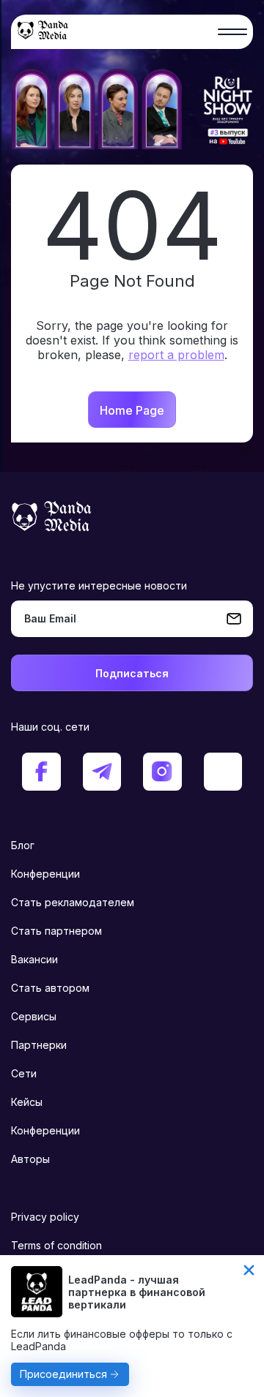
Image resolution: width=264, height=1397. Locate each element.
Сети (24, 1073)
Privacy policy (45, 1216)
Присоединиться (63, 1374)
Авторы (30, 1159)
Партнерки (39, 1045)
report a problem (176, 354)
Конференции (45, 873)
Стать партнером (56, 931)
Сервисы (33, 1016)
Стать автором (50, 988)
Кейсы (27, 1102)
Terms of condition (56, 1245)
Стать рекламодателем (72, 902)
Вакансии (34, 959)
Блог (22, 845)
